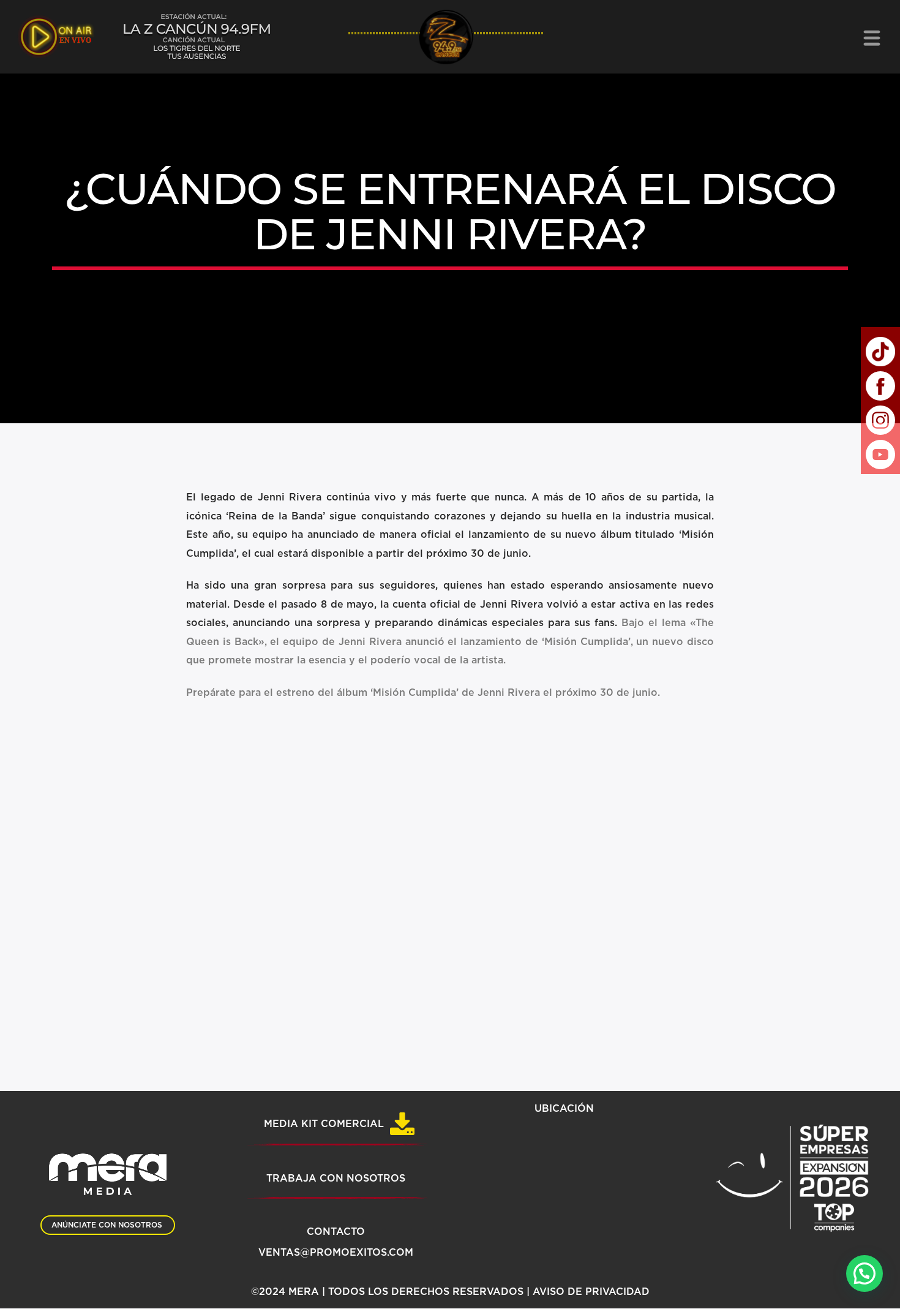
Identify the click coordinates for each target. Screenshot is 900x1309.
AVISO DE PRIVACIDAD (591, 1292)
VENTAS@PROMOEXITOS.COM (335, 1253)
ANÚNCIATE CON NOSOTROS (106, 1225)
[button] (864, 1273)
